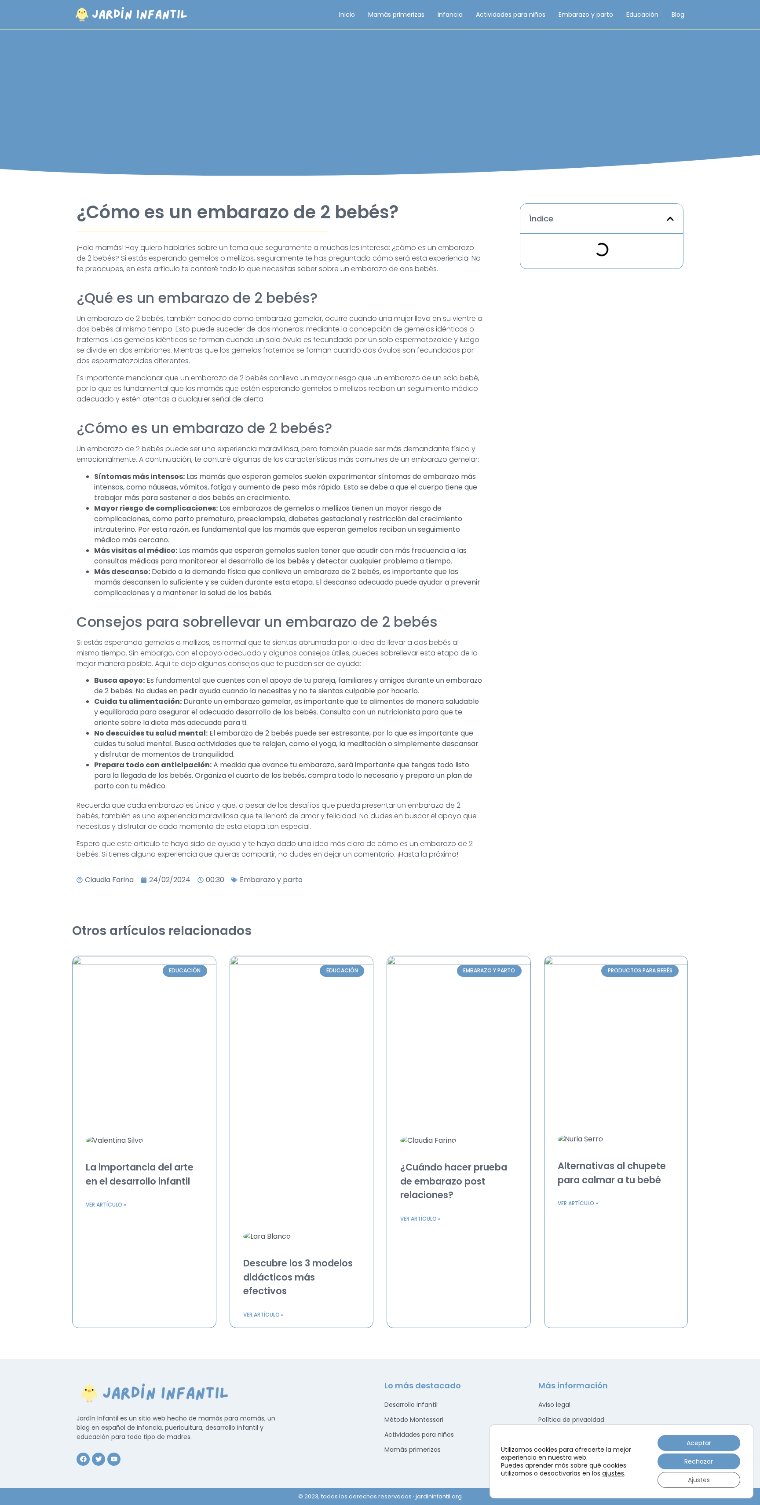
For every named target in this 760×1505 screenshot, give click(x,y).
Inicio (347, 14)
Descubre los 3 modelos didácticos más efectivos (298, 1277)
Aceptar (699, 1443)
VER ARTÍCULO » (106, 1204)
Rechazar (698, 1461)
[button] (670, 219)
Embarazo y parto (586, 14)
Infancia (450, 14)
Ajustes (699, 1480)
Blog (678, 14)
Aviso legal (554, 1404)
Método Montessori (413, 1419)
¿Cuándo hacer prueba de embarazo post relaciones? (453, 1181)
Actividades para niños (510, 14)
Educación (642, 14)
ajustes (613, 1473)
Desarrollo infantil (411, 1404)
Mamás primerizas (396, 14)
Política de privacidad (571, 1419)
